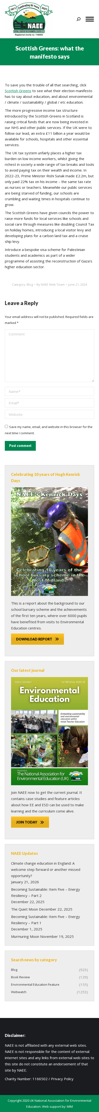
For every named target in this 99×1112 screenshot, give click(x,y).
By (51, 284)
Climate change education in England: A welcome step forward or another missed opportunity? (45, 869)
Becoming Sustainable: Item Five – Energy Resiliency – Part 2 (45, 892)
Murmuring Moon (25, 936)
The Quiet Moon (24, 909)
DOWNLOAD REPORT (34, 639)
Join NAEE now (23, 792)
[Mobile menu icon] (89, 19)
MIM (70, 1106)
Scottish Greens (18, 90)
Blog (30, 284)
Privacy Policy (62, 1078)
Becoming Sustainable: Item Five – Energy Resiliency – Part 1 (45, 919)
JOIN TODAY (26, 822)
